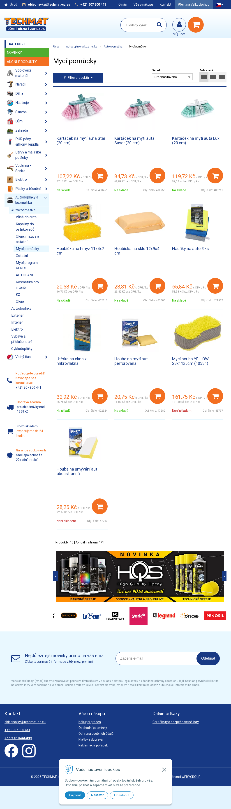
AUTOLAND (25, 275)
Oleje (20, 301)
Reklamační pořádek (93, 745)
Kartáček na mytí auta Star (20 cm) (81, 140)
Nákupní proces (90, 722)
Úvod (13, 4)
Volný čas (23, 357)
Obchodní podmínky (93, 728)
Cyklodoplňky (21, 349)
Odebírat (208, 658)
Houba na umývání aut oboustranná (77, 471)
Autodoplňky (21, 308)
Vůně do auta (26, 217)
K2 (18, 294)
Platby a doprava (91, 739)
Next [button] (224, 576)
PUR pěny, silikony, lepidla (27, 141)
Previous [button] (55, 576)
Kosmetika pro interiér (27, 285)
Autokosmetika (113, 46)
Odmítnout (121, 795)
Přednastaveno (166, 77)
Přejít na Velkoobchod (193, 4)
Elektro (21, 179)
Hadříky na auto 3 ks (190, 248)
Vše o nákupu (143, 4)
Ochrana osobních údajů (96, 733)
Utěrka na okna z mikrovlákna (72, 361)
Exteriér (17, 315)
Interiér (17, 322)
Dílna (19, 93)
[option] (140, 576)
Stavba (21, 112)
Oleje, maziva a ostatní (27, 239)
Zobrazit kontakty (18, 738)
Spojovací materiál (23, 73)
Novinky (14, 52)
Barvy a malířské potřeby (28, 155)
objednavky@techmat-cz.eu (49, 4)
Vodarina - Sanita (23, 168)
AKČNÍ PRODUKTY (22, 62)
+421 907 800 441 (93, 4)
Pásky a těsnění (28, 189)
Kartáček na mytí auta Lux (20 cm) (195, 140)
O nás (122, 4)
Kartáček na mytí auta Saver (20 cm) (134, 140)
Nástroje (22, 103)
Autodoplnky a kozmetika (81, 46)
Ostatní (22, 256)
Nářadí (20, 84)
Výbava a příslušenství (21, 339)
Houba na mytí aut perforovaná (131, 361)
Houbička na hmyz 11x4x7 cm (80, 250)
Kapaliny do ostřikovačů (25, 227)
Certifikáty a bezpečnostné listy (175, 722)
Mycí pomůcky (27, 249)
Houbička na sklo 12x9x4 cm (136, 250)
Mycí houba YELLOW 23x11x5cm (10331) (190, 361)
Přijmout (75, 795)
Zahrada (21, 130)
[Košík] (197, 25)
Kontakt (165, 4)
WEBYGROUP (191, 777)
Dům (19, 121)
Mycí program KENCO (27, 265)
